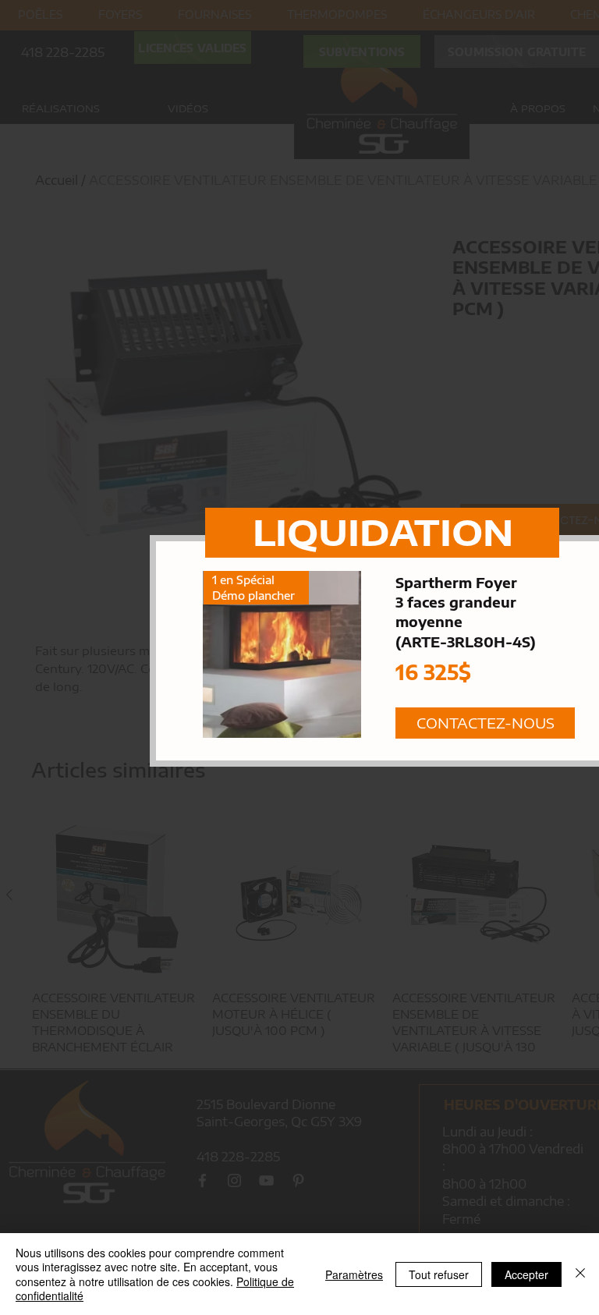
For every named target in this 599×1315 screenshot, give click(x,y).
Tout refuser (439, 1274)
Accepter (526, 1274)
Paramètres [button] (354, 1274)
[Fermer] (580, 1274)
